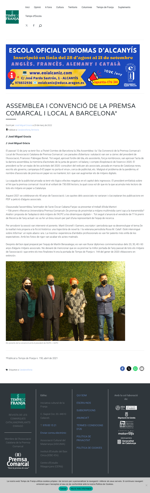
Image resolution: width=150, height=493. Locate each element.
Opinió (37, 7)
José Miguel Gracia (23, 125)
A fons (48, 7)
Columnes (87, 7)
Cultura (60, 7)
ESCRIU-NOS (84, 402)
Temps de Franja (105, 7)
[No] (146, 485)
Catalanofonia (23, 130)
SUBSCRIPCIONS (86, 410)
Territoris (72, 7)
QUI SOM (82, 395)
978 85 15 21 (49, 425)
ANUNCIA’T (83, 417)
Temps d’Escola (33, 16)
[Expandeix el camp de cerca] (40, 26)
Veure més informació (81, 488)
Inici (27, 7)
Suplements (124, 7)
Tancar (63, 488)
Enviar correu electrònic (53, 432)
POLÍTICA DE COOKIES (89, 447)
